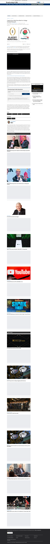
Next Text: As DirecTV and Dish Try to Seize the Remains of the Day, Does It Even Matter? (37, 100)
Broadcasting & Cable (14, 23)
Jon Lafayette (9, 23)
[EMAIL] (12, 122)
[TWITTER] (11, 122)
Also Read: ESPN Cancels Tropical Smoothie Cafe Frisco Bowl (16, 75)
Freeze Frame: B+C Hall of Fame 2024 (38, 104)
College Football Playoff (25, 114)
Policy (25, 4)
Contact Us (35, 537)
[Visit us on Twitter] (38, 2)
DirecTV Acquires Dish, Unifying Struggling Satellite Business (37, 97)
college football (15, 114)
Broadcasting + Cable (18, 0)
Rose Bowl (19, 114)
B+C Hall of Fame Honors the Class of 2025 (37, 90)
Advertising (12, 18)
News (9, 4)
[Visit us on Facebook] (37, 2)
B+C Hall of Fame (14, 15)
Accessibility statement (10, 537)
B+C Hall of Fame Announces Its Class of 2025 (37, 93)
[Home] (7, 4)
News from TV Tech (28, 15)
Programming (21, 4)
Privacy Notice (9, 98)
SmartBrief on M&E (21, 15)
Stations (13, 4)
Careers (17, 537)
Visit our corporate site (38, 530)
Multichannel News (24, 0)
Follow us (25, 44)
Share (9, 44)
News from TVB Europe (36, 15)
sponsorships (9, 114)
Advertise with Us (27, 537)
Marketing (8, 18)
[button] (42, 2)
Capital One (8, 46)
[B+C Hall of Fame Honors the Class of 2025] (37, 88)
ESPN (14, 47)
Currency (16, 4)
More (28, 4)
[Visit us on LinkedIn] (39, 2)
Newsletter (29, 44)
